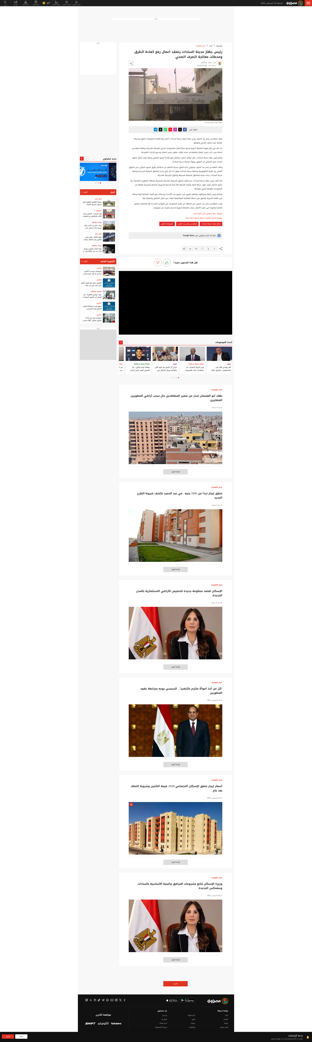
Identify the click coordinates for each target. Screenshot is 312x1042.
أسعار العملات (36, 5)
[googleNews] (86, 1000)
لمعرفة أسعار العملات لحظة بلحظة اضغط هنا (204, 218)
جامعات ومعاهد (96, 291)
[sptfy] (95, 1000)
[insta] (116, 1000)
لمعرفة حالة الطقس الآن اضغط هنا (208, 214)
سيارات (192, 1023)
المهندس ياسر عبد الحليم (187, 224)
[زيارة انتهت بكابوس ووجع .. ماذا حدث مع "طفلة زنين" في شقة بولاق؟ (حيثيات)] (109, 248)
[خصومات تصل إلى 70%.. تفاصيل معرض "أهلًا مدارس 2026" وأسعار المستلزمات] (109, 318)
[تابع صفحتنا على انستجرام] (175, 129)
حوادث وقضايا (97, 222)
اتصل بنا (164, 1019)
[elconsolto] (103, 1024)
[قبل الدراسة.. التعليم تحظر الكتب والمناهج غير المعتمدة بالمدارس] (109, 213)
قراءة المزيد (175, 471)
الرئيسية (219, 46)
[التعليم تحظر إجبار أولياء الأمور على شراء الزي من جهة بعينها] (109, 283)
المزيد (176, 983)
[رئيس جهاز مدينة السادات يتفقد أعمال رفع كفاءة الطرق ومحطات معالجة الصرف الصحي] (214, 248)
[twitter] (120, 1000)
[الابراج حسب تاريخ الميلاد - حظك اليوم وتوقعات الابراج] (98, 172)
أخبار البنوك (191, 1015)
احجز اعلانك (163, 1023)
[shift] (90, 1024)
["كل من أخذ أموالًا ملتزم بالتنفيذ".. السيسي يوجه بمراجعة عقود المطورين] (175, 731)
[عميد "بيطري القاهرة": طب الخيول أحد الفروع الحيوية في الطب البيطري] (109, 294)
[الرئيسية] (294, 3)
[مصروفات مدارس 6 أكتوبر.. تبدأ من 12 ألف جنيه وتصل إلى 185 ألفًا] (109, 271)
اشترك (8, 1036)
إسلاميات (192, 1027)
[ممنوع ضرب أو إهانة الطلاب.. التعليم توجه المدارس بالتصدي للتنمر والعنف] (109, 306)
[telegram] (103, 1000)
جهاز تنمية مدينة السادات (211, 224)
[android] (187, 1000)
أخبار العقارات (200, 46)
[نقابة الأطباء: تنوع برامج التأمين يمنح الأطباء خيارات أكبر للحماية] (109, 237)
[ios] (171, 1000)
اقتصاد (225, 1019)
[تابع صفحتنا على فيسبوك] (185, 129)
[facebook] (124, 1000)
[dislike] (158, 262)
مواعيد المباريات (76, 5)
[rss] (91, 1000)
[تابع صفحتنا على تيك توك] (160, 129)
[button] (308, 3)
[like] (167, 262)
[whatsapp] (107, 1000)
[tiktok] (99, 1000)
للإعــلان (15, 5)
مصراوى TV (97, 210)
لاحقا (21, 1036)
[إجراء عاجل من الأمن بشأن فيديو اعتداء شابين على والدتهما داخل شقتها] (109, 225)
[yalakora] (116, 1024)
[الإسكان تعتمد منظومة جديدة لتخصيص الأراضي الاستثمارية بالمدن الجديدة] (175, 634)
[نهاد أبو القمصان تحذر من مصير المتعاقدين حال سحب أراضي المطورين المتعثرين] (175, 439)
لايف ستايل (224, 1027)
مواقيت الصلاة (56, 5)
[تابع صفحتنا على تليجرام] (155, 129)
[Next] (121, 342)
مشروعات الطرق (167, 224)
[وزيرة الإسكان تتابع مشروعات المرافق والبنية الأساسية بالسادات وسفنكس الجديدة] (175, 927)
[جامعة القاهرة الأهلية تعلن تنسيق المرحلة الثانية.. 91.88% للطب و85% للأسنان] (109, 202)
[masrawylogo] (215, 1001)
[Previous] (126, 342)
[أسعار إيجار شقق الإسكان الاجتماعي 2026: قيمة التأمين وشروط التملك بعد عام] (175, 829)
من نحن (164, 1015)
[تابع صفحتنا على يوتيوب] (170, 129)
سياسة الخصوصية (161, 1027)
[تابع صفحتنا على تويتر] (180, 129)
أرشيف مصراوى (67, 5)
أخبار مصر (98, 199)
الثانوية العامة (108, 261)
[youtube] (111, 1000)
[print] (190, 248)
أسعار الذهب (25, 5)
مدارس (99, 268)
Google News (189, 235)
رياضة (226, 1023)
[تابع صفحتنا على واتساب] (165, 129)
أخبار (210, 46)
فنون (193, 1019)
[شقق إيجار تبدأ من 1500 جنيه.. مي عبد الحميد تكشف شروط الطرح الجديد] (175, 536)
